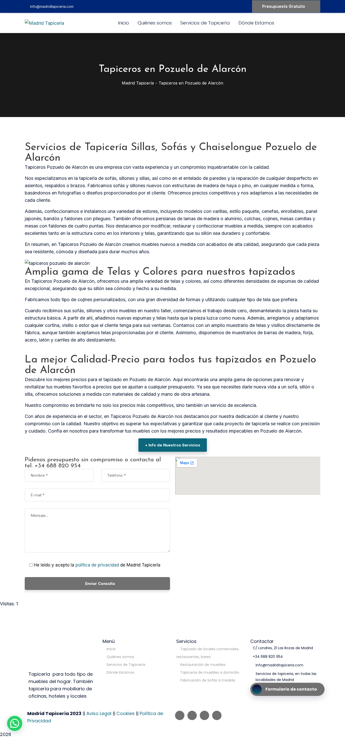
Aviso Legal (98, 713)
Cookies (125, 713)
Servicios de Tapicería (126, 664)
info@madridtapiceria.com (51, 6)
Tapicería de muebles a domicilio (209, 672)
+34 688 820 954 (268, 656)
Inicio (111, 648)
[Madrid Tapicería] (44, 23)
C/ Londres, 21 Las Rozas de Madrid (283, 647)
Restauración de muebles (203, 664)
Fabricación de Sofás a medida (207, 680)
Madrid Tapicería (138, 83)
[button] (14, 723)
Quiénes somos (120, 656)
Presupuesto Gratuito (283, 6)
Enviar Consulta (100, 583)
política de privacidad (98, 564)
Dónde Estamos (120, 672)
